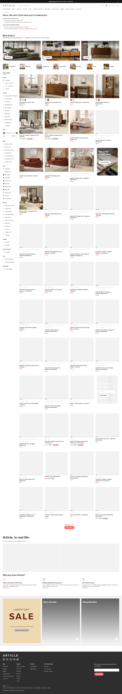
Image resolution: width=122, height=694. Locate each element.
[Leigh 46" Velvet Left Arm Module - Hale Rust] (31, 311)
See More (69, 527)
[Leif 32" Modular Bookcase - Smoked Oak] (107, 86)
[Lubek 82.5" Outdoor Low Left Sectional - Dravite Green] (31, 273)
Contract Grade (47, 668)
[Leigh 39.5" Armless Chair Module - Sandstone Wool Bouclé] (107, 349)
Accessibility (44, 687)
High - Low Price (9, 83)
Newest (7, 88)
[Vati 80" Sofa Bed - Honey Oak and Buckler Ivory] (82, 122)
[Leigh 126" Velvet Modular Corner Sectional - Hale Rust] (56, 235)
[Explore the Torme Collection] (61, 51)
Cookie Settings (37, 687)
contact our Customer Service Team (28, 28)
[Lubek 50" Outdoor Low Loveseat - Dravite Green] (56, 273)
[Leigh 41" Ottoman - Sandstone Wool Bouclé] (31, 425)
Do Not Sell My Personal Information (24, 687)
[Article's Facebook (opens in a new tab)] (11, 660)
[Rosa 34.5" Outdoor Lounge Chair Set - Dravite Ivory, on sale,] (56, 425)
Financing (19, 671)
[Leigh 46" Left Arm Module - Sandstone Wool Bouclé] (56, 311)
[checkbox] (10, 95)
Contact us (85, 587)
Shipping (5, 668)
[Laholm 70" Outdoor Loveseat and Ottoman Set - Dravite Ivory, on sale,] (82, 425)
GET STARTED (104, 162)
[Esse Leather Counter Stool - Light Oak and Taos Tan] (107, 425)
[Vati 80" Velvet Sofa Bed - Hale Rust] (31, 160)
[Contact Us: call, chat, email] (109, 5)
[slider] (4, 133)
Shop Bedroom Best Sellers (26, 64)
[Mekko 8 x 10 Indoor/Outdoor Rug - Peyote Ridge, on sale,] (107, 499)
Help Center (5, 666)
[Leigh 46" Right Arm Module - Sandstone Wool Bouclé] (107, 273)
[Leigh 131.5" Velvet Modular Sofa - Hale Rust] (56, 198)
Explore (8, 57)
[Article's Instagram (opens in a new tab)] (4, 660)
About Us (19, 673)
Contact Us (5, 678)
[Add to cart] (41, 100)
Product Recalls (6, 673)
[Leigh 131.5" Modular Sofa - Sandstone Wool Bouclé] (82, 198)
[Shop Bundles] (100, 620)
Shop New (76, 639)
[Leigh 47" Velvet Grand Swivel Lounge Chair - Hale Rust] (82, 311)
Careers (18, 678)
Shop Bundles (116, 639)
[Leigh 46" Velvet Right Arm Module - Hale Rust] (82, 273)
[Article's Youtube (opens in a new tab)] (18, 660)
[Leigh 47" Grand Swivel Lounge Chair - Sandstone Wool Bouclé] (107, 311)
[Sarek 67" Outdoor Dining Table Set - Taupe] (56, 499)
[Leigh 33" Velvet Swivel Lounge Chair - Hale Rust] (31, 349)
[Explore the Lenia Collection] (100, 51)
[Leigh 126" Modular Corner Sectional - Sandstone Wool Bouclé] (82, 235)
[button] (109, 5)
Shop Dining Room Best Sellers (43, 64)
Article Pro (46, 666)
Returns (4, 671)
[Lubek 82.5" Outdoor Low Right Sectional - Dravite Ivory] (107, 235)
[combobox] (106, 5)
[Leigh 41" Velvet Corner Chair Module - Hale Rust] (31, 387)
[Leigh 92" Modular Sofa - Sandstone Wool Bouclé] (82, 160)
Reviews (18, 676)
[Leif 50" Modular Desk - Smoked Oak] (82, 86)
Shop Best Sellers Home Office (60, 64)
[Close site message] (117, 1)
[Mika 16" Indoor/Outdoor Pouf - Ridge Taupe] (31, 463)
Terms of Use (6, 687)
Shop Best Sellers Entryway (76, 64)
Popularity (7, 80)
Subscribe (103, 395)
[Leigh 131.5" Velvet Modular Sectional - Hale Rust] (107, 198)
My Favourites (33, 668)
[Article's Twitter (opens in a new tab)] (14, 660)
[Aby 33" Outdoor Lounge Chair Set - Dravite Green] (31, 198)
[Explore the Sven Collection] (22, 51)
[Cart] (117, 5)
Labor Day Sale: (52, 1)
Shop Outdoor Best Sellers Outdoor (108, 65)
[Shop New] (61, 620)
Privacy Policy (13, 687)
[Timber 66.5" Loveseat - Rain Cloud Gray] (31, 86)
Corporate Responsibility (8, 676)
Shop (49, 687)
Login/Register (33, 666)
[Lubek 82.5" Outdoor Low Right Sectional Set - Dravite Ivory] (107, 463)
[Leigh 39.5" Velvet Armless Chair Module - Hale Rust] (82, 349)
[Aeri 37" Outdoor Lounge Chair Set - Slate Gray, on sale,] (56, 122)
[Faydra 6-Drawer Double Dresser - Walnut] (56, 86)
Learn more (6, 587)
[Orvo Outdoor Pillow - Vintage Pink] (82, 499)
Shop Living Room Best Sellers (10, 64)
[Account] (112, 5)
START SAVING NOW (21, 630)
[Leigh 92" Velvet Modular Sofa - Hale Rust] (56, 160)
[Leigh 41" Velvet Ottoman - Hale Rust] (82, 387)
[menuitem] (6, 9)
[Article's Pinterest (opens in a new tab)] (7, 660)
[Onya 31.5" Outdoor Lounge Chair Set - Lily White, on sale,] (31, 122)
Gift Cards (19, 668)
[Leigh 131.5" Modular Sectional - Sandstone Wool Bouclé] (31, 235)
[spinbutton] (6, 136)
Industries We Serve (48, 671)
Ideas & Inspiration (21, 666)
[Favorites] (115, 5)
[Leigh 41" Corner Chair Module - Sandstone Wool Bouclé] (56, 387)
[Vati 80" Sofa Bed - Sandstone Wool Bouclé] (107, 122)
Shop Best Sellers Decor (93, 64)
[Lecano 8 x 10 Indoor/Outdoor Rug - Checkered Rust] (82, 463)
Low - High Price (9, 86)
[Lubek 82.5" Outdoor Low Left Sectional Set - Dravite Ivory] (31, 499)
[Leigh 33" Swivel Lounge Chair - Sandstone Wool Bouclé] (56, 349)
